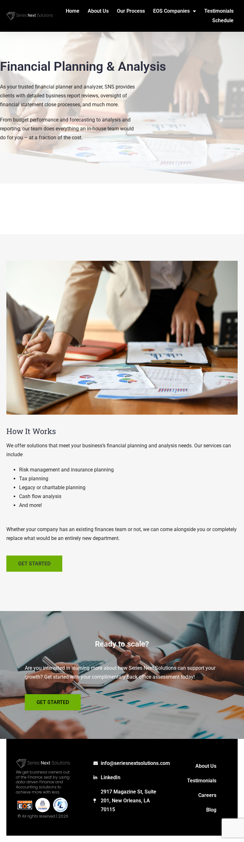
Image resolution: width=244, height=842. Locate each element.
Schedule (223, 20)
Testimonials (219, 11)
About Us (98, 11)
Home (72, 11)
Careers (207, 795)
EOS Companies (171, 11)
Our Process (131, 11)
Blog (211, 810)
